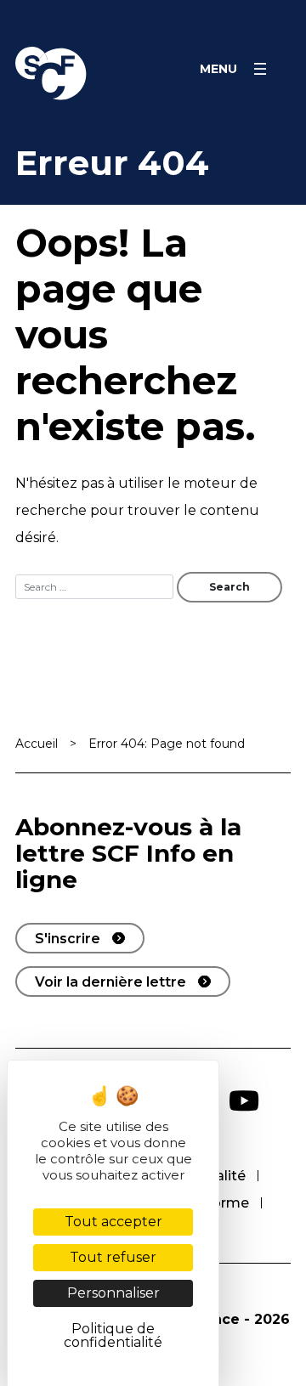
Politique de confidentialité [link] (113, 1335)
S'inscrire (67, 939)
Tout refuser (113, 1257)
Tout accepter (113, 1221)
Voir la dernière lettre (110, 982)
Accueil (36, 743)
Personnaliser (113, 1293)
